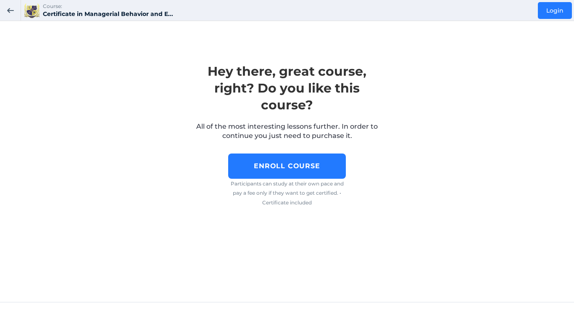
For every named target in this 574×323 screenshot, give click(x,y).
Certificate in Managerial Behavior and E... (108, 14)
